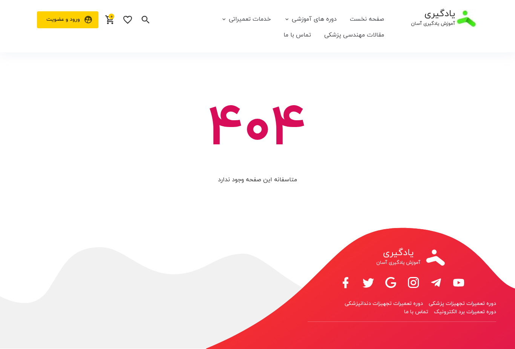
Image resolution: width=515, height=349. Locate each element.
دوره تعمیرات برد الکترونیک (465, 311)
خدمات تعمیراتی (250, 19)
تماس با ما (297, 35)
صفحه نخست (367, 19)
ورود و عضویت (63, 19)
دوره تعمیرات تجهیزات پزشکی (462, 303)
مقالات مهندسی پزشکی (354, 35)
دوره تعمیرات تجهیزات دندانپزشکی (384, 303)
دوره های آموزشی (314, 19)
